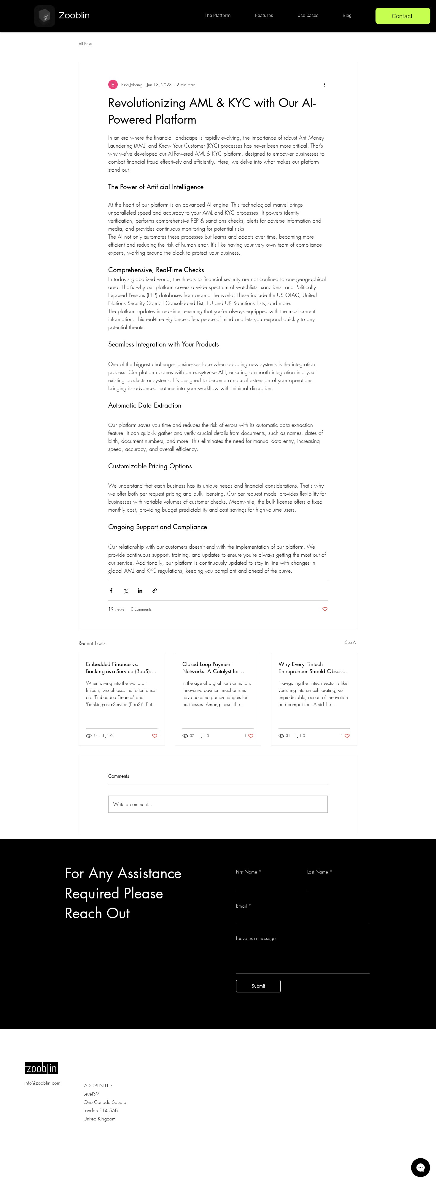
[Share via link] (154, 590)
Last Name (317, 871)
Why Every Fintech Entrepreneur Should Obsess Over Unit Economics (311, 667)
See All (351, 642)
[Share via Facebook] (111, 590)
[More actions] (324, 84)
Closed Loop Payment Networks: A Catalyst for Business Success (210, 667)
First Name (246, 871)
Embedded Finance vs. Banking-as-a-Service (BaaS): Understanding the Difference (119, 667)
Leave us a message (256, 938)
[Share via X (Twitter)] (125, 590)
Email (241, 905)
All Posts (85, 44)
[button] (315, 15)
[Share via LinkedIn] (140, 590)
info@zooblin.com (42, 1083)
